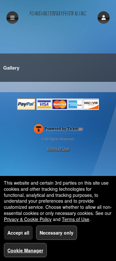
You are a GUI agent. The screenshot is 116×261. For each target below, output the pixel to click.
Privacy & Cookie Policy (28, 219)
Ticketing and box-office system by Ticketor (58, 130)
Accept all (18, 232)
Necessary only (56, 232)
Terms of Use (58, 148)
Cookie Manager (25, 250)
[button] (104, 17)
